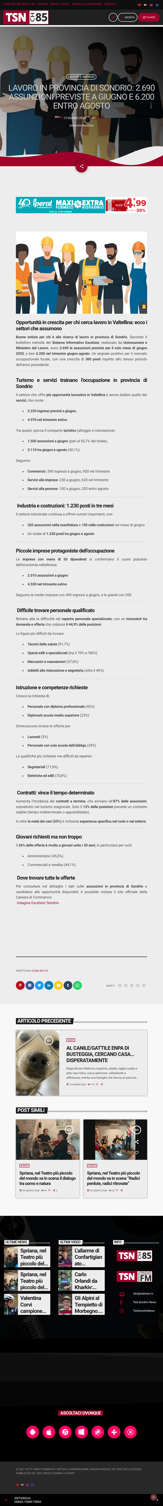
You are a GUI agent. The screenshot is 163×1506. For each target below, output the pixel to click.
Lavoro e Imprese (81, 77)
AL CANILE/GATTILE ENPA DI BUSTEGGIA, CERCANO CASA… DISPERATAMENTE (100, 1054)
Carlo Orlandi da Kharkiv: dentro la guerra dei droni (86, 1290)
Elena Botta (39, 970)
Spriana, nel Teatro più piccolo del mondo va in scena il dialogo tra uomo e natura (47, 1178)
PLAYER (149, 17)
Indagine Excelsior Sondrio (38, 903)
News (71, 1040)
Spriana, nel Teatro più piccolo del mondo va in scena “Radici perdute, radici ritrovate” (113, 1178)
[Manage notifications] (153, 1497)
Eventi (24, 1165)
